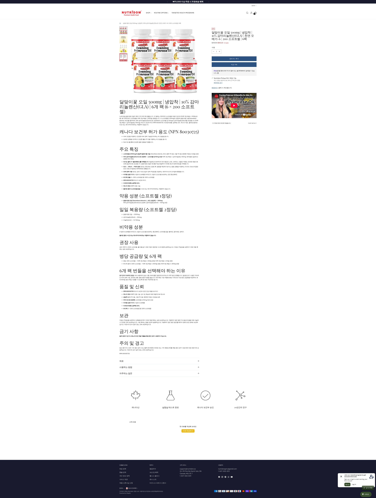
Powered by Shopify (125, 493)
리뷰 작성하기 (188, 431)
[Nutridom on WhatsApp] (229, 477)
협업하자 (153, 469)
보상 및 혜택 (154, 472)
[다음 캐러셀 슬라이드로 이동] (255, 453)
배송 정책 (122, 469)
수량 (213, 47)
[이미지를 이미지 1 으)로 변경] (123, 30)
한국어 (253, 5)
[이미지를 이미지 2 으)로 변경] (123, 39)
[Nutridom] (131, 13)
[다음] (209, 2)
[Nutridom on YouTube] (232, 477)
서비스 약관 (123, 479)
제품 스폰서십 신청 (126, 483)
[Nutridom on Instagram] (222, 477)
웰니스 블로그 (154, 476)
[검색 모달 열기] (247, 13)
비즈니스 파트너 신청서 (158, 483)
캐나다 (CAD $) (132, 488)
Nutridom (130, 491)
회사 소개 (153, 479)
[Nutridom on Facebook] (219, 477)
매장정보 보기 (218, 83)
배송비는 (215, 88)
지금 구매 (234, 64)
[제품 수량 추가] (219, 52)
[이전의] (167, 2)
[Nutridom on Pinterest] (225, 477)
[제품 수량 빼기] (213, 52)
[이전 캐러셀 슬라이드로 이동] (250, 453)
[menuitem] (149, 13)
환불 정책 (122, 472)
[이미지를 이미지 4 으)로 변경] (123, 57)
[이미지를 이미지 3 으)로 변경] (123, 48)
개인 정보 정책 (124, 476)
